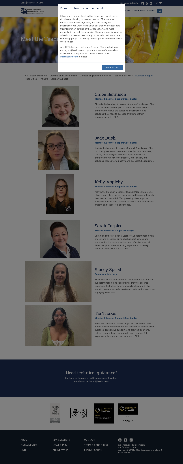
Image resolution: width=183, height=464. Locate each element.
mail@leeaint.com (69, 56)
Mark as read (112, 67)
